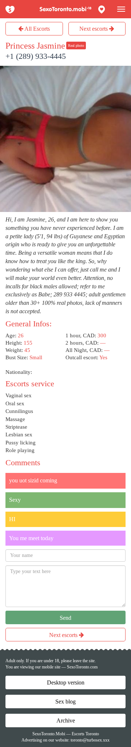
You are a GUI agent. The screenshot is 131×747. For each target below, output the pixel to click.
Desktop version (65, 682)
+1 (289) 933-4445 (35, 56)
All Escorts (36, 29)
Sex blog (65, 701)
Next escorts (94, 29)
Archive (65, 720)
